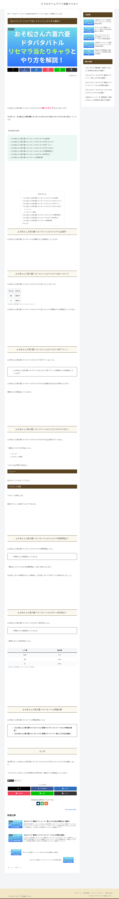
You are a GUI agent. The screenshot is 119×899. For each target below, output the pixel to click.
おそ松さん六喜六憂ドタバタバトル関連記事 (38, 220)
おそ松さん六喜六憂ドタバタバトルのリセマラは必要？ (41, 198)
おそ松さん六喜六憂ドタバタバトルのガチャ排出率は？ (41, 217)
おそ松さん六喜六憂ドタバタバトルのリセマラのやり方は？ (43, 206)
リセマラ (19, 780)
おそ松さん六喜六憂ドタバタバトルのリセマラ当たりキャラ (43, 201)
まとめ (26, 223)
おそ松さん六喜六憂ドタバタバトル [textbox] (31, 139)
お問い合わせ (109, 893)
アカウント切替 (31, 212)
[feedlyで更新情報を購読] (42, 803)
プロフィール (77, 893)
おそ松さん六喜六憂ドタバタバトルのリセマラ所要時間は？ (43, 215)
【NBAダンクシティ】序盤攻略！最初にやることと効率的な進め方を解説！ (98, 98)
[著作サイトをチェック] (38, 803)
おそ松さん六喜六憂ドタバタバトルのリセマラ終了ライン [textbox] (31, 145)
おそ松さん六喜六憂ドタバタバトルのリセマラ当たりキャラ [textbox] (32, 142)
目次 (39, 194)
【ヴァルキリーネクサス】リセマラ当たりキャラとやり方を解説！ (98, 91)
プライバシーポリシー (97, 893)
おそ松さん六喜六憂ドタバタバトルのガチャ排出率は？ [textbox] (31, 154)
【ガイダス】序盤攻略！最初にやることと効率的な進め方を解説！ (98, 69)
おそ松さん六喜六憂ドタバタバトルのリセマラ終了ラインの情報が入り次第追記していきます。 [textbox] (43, 372)
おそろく (11, 780)
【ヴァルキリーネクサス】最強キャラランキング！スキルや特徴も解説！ (98, 84)
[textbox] (42, 138)
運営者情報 (86, 893)
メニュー (28, 209)
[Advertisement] (42, 91)
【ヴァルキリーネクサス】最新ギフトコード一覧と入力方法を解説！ (98, 76)
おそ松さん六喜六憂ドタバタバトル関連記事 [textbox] (27, 157)
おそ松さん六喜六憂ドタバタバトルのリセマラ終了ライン (42, 203)
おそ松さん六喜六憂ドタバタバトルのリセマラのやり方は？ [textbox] (32, 148)
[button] (71, 70)
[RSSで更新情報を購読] (46, 803)
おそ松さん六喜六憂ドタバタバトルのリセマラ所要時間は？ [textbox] (32, 151)
